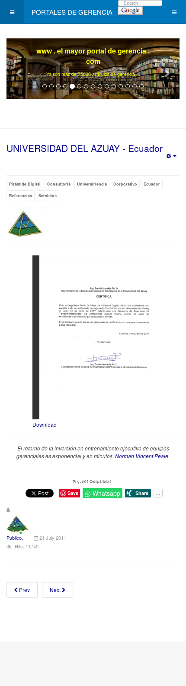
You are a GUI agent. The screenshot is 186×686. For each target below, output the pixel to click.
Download (44, 424)
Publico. (14, 537)
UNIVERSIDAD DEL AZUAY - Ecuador (84, 148)
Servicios (47, 195)
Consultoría (59, 184)
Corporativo (125, 184)
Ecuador (152, 184)
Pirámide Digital (25, 184)
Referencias (20, 195)
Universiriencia (92, 184)
